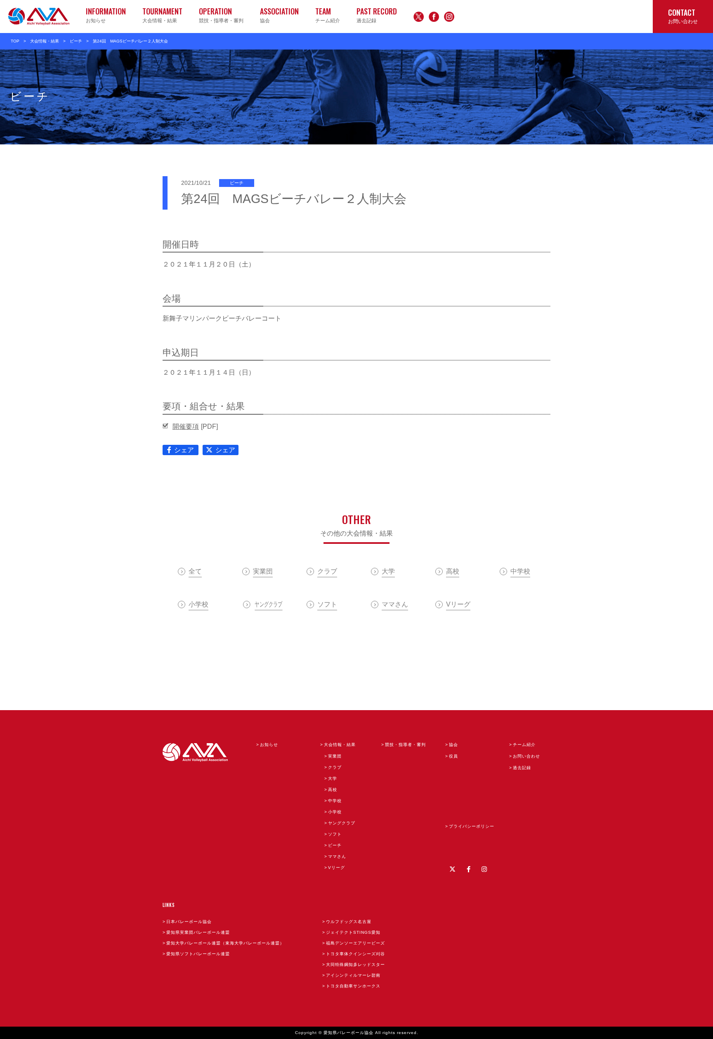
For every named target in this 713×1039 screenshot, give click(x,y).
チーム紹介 (524, 744)
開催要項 (185, 426)
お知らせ (269, 744)
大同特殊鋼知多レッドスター (355, 964)
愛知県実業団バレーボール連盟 (198, 932)
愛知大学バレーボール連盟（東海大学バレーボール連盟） (225, 943)
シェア (184, 449)
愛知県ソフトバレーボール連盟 (198, 954)
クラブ (335, 767)
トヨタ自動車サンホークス (353, 986)
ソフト (335, 834)
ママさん (337, 856)
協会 (453, 744)
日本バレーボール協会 (189, 921)
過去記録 (522, 767)
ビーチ (76, 41)
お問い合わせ (526, 756)
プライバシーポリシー (471, 826)
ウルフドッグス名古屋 (348, 921)
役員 (453, 756)
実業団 (335, 756)
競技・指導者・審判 (405, 744)
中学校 (335, 800)
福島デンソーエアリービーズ (355, 943)
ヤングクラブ (341, 823)
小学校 (335, 812)
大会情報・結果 (44, 41)
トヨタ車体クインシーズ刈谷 (355, 954)
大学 (332, 778)
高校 (332, 789)
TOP (15, 41)
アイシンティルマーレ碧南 (353, 975)
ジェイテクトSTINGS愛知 (353, 932)
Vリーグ (336, 867)
